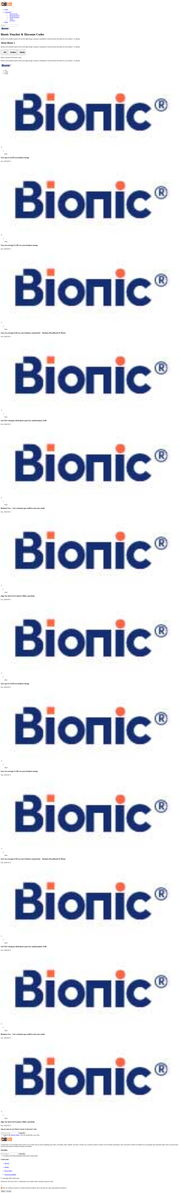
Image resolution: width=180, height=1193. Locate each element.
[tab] (4, 52)
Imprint (6, 1167)
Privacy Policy (15, 1135)
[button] (91, 11)
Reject (3, 1191)
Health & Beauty (15, 17)
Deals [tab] (6, 73)
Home (6, 9)
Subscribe (22, 1133)
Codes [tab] (6, 72)
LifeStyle (12, 20)
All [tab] (5, 70)
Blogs (6, 22)
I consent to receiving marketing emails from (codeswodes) (20, 1156)
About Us (6, 1163)
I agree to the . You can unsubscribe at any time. (21, 1135)
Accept (9, 1191)
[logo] (6, 6)
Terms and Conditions (10, 1174)
